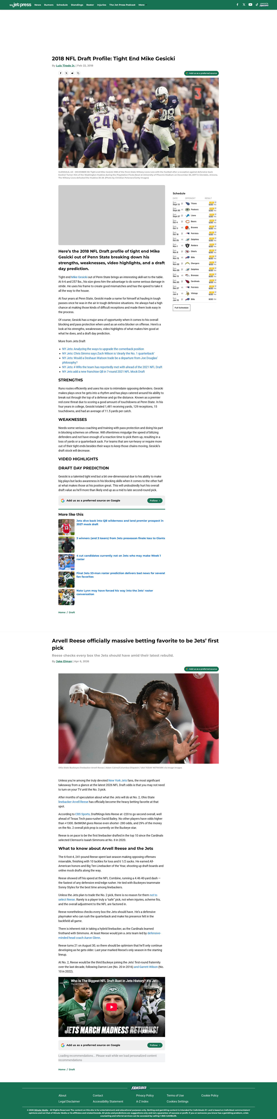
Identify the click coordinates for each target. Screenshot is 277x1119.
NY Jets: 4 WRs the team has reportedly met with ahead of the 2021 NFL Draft (112, 367)
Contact (98, 1095)
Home (61, 612)
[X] (244, 4)
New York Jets (117, 780)
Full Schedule (182, 307)
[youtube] (250, 4)
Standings (77, 4)
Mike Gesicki (79, 277)
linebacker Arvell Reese (73, 801)
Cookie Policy (209, 1095)
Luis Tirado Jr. (65, 65)
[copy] (78, 73)
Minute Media (41, 1110)
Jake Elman (64, 661)
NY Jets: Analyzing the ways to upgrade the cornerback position (103, 349)
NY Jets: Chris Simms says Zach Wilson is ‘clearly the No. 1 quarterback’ (108, 353)
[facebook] (237, 4)
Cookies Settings (177, 1101)
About (62, 1095)
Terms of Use (175, 1095)
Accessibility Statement (108, 1101)
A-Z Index (142, 1101)
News (37, 4)
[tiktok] (257, 4)
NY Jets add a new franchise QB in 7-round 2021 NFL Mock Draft (103, 371)
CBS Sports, (82, 814)
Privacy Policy (145, 1095)
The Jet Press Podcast (122, 4)
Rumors (48, 4)
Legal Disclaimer (69, 1101)
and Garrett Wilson (146, 967)
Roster (90, 4)
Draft (72, 612)
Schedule (62, 4)
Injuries (101, 4)
